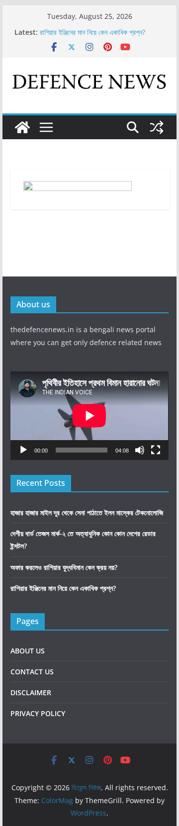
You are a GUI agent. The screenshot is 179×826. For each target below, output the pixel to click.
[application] (89, 415)
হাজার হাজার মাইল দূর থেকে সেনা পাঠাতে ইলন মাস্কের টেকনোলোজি (86, 512)
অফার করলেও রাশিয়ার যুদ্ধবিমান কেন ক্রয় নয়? (63, 567)
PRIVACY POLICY (37, 713)
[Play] (23, 450)
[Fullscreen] (156, 450)
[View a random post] (157, 127)
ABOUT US (27, 650)
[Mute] (140, 450)
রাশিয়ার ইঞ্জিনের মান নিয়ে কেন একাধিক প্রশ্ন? (92, 32)
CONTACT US (32, 671)
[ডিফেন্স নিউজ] (22, 127)
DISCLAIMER (30, 692)
